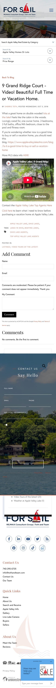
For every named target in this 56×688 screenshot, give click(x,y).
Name (4, 261)
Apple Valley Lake (18, 224)
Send (26, 464)
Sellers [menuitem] (6, 624)
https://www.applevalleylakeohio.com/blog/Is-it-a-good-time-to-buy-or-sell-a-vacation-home (27, 146)
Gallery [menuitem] (6, 613)
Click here (7, 210)
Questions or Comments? (15, 413)
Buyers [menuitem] (6, 620)
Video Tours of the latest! (25, 247)
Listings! (6, 247)
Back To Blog (8, 77)
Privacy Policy (38, 321)
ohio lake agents (18, 232)
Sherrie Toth (11, 107)
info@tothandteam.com (14, 572)
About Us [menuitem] (7, 601)
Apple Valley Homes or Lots (16, 52)
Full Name (8, 388)
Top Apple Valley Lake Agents (24, 236)
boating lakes (32, 228)
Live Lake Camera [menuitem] (11, 617)
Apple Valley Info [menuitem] (11, 609)
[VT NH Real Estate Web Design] (17, 679)
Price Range (8, 61)
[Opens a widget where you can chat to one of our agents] (37, 672)
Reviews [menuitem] (6, 646)
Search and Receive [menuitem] (12, 605)
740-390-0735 (9, 568)
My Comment (8, 294)
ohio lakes (34, 224)
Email (4, 273)
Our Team (7, 580)
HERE (26, 155)
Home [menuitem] (5, 597)
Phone (31, 401)
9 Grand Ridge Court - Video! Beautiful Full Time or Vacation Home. (27, 92)
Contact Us (8, 576)
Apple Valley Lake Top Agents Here (33, 205)
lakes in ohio (17, 228)
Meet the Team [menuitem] (10, 642)
